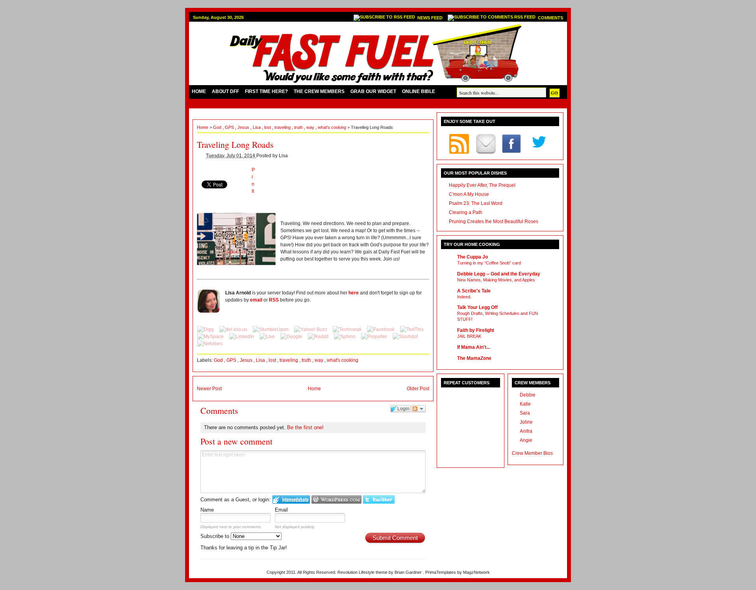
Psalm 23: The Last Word (475, 203)
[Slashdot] (405, 336)
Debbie (528, 395)
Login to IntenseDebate (291, 499)
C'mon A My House (469, 194)
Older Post (418, 388)
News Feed (430, 17)
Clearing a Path (465, 212)
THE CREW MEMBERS (319, 91)
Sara (525, 413)
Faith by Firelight (475, 330)
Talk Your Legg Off (477, 307)
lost (268, 127)
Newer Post (209, 388)
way (310, 127)
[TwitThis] (412, 329)
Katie (525, 404)
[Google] (292, 336)
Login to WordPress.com (336, 499)
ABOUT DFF (225, 91)
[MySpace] (211, 336)
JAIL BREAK (469, 336)
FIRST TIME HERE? (266, 91)
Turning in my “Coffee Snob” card (489, 263)
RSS (274, 300)
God (217, 127)
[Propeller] (374, 336)
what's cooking (332, 127)
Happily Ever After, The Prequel (482, 185)
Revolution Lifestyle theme (363, 572)
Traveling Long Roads (235, 144)
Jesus (243, 127)
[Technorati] (348, 329)
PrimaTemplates (441, 572)
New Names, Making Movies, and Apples (496, 279)
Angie (526, 440)
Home (203, 127)
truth (299, 127)
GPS (230, 127)
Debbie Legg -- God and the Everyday (498, 274)
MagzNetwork (476, 572)
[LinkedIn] (242, 336)
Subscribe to (215, 536)
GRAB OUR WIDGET (373, 91)
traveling (283, 127)
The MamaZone (474, 358)
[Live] (267, 336)
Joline (526, 422)
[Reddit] (319, 336)
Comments (550, 17)
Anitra (526, 431)
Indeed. (464, 296)
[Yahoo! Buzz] (311, 329)
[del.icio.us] (233, 329)
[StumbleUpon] (271, 329)
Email (281, 510)
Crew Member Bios (532, 453)
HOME (199, 91)
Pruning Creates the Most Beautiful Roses (493, 221)
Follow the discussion (418, 408)
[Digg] (206, 329)
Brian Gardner (409, 572)
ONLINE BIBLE (418, 91)
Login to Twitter (379, 499)
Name (207, 510)
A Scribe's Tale (474, 291)
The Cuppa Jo (472, 257)
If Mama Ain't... (473, 347)
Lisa (257, 127)
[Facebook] (381, 329)
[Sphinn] (345, 336)
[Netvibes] (209, 343)
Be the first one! (305, 427)
